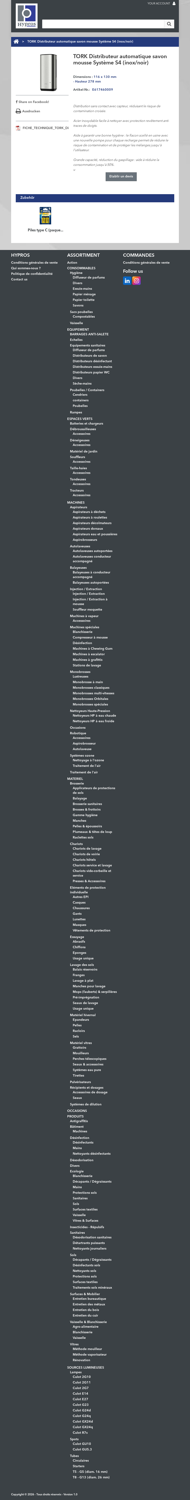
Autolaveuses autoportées (92, 551)
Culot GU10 (82, 1444)
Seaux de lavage (85, 1003)
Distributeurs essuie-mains (92, 367)
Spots (74, 1439)
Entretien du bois (86, 1310)
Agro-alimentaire (85, 1326)
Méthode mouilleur (87, 1349)
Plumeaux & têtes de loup (92, 832)
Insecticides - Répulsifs (87, 1227)
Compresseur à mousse (90, 637)
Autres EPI (81, 897)
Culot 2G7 (81, 1388)
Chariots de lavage (87, 848)
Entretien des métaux (89, 1304)
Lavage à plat (83, 980)
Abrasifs (79, 941)
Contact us (19, 279)
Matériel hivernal (83, 1015)
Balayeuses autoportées (91, 582)
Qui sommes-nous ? (26, 268)
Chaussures (81, 908)
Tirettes (78, 1075)
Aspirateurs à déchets (89, 512)
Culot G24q (82, 1416)
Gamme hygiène (85, 815)
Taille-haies (78, 468)
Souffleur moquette (87, 609)
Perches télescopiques (89, 1059)
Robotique (78, 733)
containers (81, 400)
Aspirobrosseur (84, 743)
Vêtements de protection (91, 930)
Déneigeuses (79, 440)
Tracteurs (77, 490)
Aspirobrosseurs (85, 540)
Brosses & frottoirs (87, 809)
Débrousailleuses (83, 429)
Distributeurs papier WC (91, 372)
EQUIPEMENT (78, 329)
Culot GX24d (83, 1421)
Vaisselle (76, 323)
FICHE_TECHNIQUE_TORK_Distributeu (52, 128)
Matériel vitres (81, 1043)
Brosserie (77, 783)
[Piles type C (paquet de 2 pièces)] (45, 215)
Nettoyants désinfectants (92, 1153)
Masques (79, 925)
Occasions (78, 727)
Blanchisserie (82, 632)
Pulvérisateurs (80, 1082)
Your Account (159, 3)
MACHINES (76, 502)
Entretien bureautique (89, 1298)
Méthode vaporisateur (90, 1354)
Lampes (76, 1372)
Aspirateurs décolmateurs (92, 523)
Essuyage (77, 937)
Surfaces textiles (85, 1209)
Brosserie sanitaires (87, 804)
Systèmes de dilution (85, 1104)
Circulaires (81, 1460)
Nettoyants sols (84, 1271)
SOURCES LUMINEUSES (85, 1367)
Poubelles (80, 406)
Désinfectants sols (86, 1265)
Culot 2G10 (82, 1377)
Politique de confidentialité (32, 274)
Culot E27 (80, 1399)
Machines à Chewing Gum (92, 648)
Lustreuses (80, 676)
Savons (78, 305)
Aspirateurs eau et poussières (95, 534)
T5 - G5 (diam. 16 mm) (90, 1471)
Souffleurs (77, 457)
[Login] (174, 4)
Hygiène (76, 273)
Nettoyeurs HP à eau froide (93, 721)
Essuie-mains (82, 288)
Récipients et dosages (86, 1087)
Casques (79, 902)
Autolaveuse (82, 749)
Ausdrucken (31, 111)
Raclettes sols (83, 837)
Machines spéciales (84, 627)
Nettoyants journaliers (89, 1248)
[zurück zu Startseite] (16, 41)
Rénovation (81, 1360)
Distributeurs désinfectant (92, 361)
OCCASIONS (77, 1111)
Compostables (84, 316)
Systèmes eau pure (87, 1070)
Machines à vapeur (84, 616)
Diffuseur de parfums (89, 277)
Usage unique (83, 958)
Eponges (79, 953)
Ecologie (77, 1171)
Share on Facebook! (33, 102)
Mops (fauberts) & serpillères (95, 992)
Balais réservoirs (85, 969)
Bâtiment (77, 1126)
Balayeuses (78, 567)
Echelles (76, 340)
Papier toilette (84, 300)
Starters (78, 1466)
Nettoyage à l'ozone (88, 760)
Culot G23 (81, 1405)
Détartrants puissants (89, 1243)
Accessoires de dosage (90, 1092)
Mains (77, 1148)
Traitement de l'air (87, 766)
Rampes (76, 412)
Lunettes (79, 919)
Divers (77, 283)
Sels (76, 1036)
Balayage (80, 798)
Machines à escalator (89, 654)
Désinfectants (83, 1142)
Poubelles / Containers (87, 390)
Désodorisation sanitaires (92, 1237)
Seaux (77, 1098)
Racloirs (79, 1031)
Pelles (77, 1025)
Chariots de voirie (86, 854)
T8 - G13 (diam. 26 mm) (91, 1477)
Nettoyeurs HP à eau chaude (94, 715)
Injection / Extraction (86, 589)
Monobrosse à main (88, 682)
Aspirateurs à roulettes (90, 517)
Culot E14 (80, 1393)
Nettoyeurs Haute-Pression (90, 711)
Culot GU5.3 (82, 1449)
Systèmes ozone (82, 755)
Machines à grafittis (87, 660)
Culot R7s (80, 1432)
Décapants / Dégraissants (92, 1181)
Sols (76, 1204)
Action (72, 262)
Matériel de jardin (83, 451)
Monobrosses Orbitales (90, 699)
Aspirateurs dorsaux (88, 528)
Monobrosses (80, 672)
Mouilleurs (81, 1053)
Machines (80, 1131)
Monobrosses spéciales (90, 704)
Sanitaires (80, 1198)
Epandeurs (81, 1019)
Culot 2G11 (82, 1382)
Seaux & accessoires (88, 1064)
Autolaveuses (80, 546)
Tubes (74, 1456)
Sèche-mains (82, 383)
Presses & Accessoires (89, 881)
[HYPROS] (27, 15)
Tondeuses (78, 479)
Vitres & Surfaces (85, 1220)
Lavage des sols (82, 965)
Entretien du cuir (85, 1315)
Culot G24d (82, 1410)
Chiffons (79, 947)
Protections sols (85, 1192)
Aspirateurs (78, 507)
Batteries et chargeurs (86, 423)
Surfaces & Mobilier (85, 1294)
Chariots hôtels (84, 859)
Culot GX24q (83, 1427)
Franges (79, 975)
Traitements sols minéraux (92, 1287)
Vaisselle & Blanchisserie (88, 1322)
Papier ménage (84, 294)
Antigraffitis (79, 1121)
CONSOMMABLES (81, 268)
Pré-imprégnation (86, 997)
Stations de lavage (87, 665)
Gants (77, 913)
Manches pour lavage (89, 986)
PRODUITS (75, 1116)
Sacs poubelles (81, 312)
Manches (79, 820)
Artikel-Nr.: (81, 89)
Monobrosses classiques (91, 687)
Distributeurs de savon (90, 355)
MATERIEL (75, 779)
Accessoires (81, 434)
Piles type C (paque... (45, 230)
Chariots (76, 844)
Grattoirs (79, 1047)
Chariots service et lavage (92, 865)
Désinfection (82, 643)
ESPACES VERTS (79, 419)
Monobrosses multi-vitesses (93, 693)
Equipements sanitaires (87, 345)
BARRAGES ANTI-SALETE (89, 334)
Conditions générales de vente (34, 262)
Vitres (74, 1344)
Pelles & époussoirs (87, 826)
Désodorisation (81, 1160)
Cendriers (80, 394)
